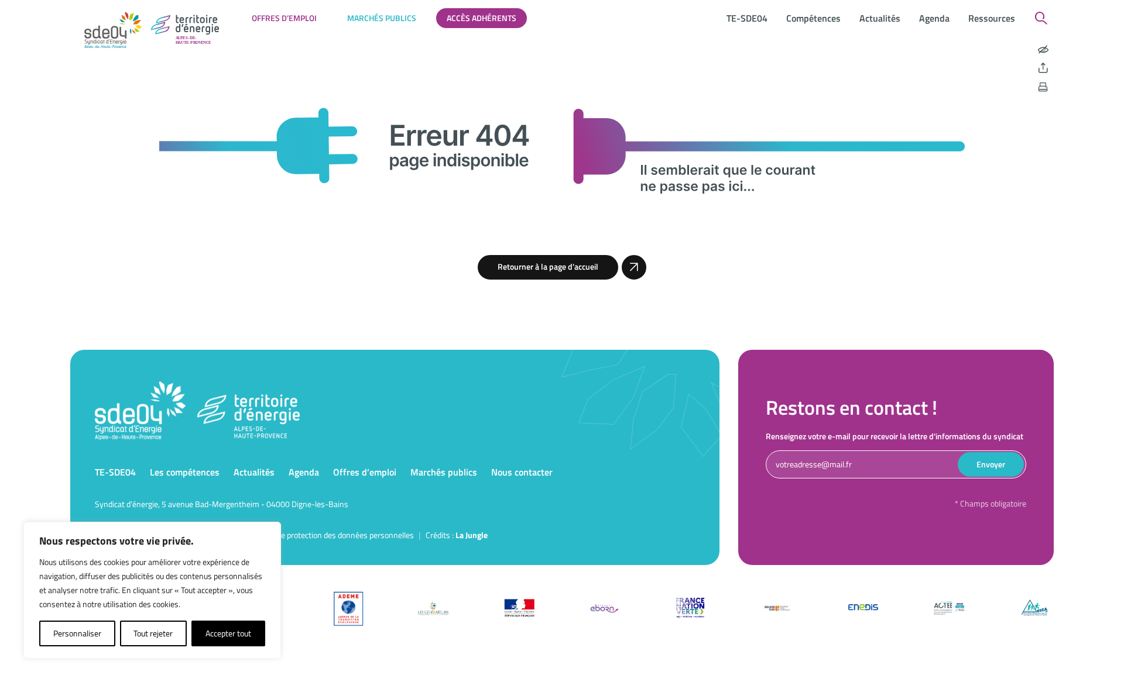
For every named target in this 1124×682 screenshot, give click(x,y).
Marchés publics (381, 18)
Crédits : (457, 535)
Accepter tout (228, 633)
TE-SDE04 (747, 18)
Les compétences (185, 472)
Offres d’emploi (284, 18)
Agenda (934, 18)
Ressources (991, 18)
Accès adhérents (481, 18)
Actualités (879, 18)
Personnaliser (77, 633)
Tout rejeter (153, 633)
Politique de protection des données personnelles (330, 535)
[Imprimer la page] (1043, 87)
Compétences (813, 18)
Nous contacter (522, 472)
